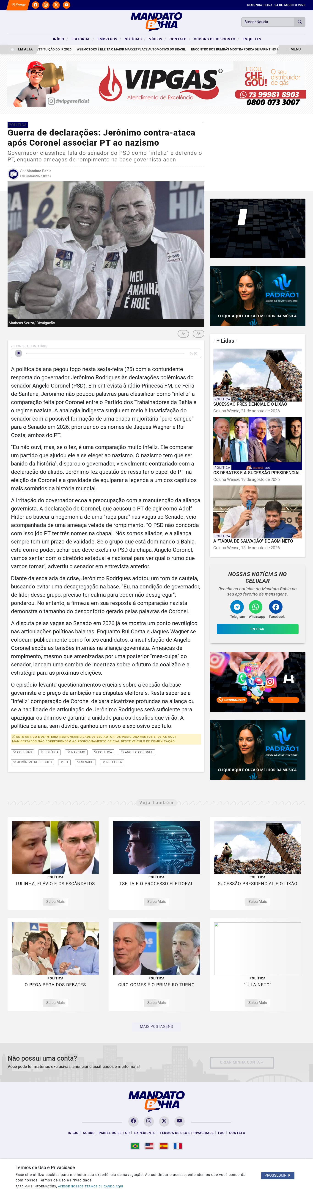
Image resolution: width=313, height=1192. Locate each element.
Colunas (24, 752)
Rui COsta (114, 762)
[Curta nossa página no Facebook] (133, 1121)
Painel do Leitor (114, 1133)
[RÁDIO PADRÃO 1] (257, 750)
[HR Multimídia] (257, 228)
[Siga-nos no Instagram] (149, 1121)
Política (51, 752)
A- (183, 333)
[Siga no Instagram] (45, 5)
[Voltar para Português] (135, 1146)
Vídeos (157, 39)
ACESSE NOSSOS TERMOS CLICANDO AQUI (90, 1186)
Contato (180, 39)
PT (66, 762)
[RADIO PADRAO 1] (257, 296)
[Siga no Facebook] (35, 5)
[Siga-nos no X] (164, 1121)
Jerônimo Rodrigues (34, 762)
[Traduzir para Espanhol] (164, 1146)
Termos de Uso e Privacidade (187, 1133)
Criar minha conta (240, 1062)
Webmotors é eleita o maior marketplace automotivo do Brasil (112, 49)
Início (60, 39)
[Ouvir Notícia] (18, 353)
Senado (86, 762)
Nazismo (78, 752)
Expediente (144, 1133)
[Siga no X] (56, 5)
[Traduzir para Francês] (178, 1146)
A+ (198, 333)
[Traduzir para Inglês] (149, 1146)
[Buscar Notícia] (299, 22)
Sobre (88, 1133)
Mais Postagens (156, 1026)
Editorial (82, 39)
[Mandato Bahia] (156, 21)
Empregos (109, 39)
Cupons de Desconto (216, 39)
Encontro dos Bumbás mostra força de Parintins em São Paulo (226, 49)
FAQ (221, 1133)
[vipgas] (156, 83)
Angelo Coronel (138, 752)
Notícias (135, 39)
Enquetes (252, 39)
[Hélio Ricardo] (257, 682)
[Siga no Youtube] (66, 5)
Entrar (20, 5)
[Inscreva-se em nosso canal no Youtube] (179, 1121)
